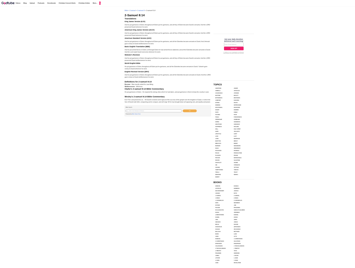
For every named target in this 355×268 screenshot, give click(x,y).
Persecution (238, 153)
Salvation (237, 160)
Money (236, 143)
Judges (217, 193)
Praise (236, 155)
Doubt (217, 109)
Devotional (219, 107)
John (216, 236)
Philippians (237, 243)
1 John (236, 258)
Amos (235, 219)
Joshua (236, 190)
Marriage (237, 138)
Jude (216, 262)
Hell (216, 129)
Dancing (236, 100)
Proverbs (237, 207)
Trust (235, 172)
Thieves (236, 169)
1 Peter (236, 255)
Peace (217, 153)
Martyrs (218, 141)
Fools (217, 117)
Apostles (237, 90)
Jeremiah (237, 212)
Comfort (218, 100)
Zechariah (237, 229)
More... (95, 3)
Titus (235, 250)
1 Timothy (237, 248)
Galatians (237, 241)
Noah (217, 148)
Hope (216, 131)
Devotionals (51, 3)
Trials (217, 172)
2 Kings (236, 198)
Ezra (216, 202)
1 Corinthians (238, 238)
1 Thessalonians (239, 246)
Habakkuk (218, 226)
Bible (126, 10)
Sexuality (218, 162)
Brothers (237, 97)
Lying (217, 138)
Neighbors (237, 145)
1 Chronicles (219, 200)
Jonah (236, 222)
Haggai (217, 229)
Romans (217, 238)
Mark (217, 234)
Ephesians (218, 243)
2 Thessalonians (220, 248)
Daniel (217, 217)
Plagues (218, 155)
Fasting (217, 114)
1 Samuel (218, 195)
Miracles (218, 143)
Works (236, 174)
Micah (217, 224)
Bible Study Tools (136, 114)
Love (216, 136)
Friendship (218, 119)
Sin (216, 165)
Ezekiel (236, 214)
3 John (236, 260)
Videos (18, 3)
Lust (235, 136)
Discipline (237, 107)
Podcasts (41, 3)
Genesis (217, 186)
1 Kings (217, 198)
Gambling (237, 119)
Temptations (219, 169)
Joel (216, 219)
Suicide (217, 167)
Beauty (236, 95)
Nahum (236, 224)
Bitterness (218, 97)
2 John (217, 260)
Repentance (237, 157)
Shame (236, 162)
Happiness (218, 126)
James (217, 255)
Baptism (217, 95)
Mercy (236, 141)
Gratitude (218, 124)
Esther (217, 205)
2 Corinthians (219, 241)
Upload (32, 3)
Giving (217, 121)
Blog (25, 3)
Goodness (237, 121)
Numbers (237, 188)
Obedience (237, 148)
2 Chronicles (238, 200)
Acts (235, 236)
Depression (237, 105)
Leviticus (218, 188)
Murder (217, 145)
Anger (236, 88)
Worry (217, 177)
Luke (235, 234)
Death (236, 102)
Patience (236, 150)
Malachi (217, 231)
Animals (217, 90)
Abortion (218, 88)
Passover (218, 150)
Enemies (236, 109)
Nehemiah (237, 202)
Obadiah (218, 222)
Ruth (235, 193)
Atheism (236, 93)
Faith (216, 112)
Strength (237, 165)
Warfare (218, 174)
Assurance (219, 93)
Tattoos (236, 167)
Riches (217, 160)
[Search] (100, 3)
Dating (217, 102)
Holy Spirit (237, 129)
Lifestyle (218, 133)
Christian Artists (84, 3)
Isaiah (217, 212)
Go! (190, 110)
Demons (217, 105)
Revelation (237, 262)
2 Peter (217, 258)
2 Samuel (236, 195)
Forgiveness (238, 117)
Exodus (236, 186)
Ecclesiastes (219, 210)
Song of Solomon (239, 210)
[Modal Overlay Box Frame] (233, 46)
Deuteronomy (219, 190)
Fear (235, 114)
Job (235, 205)
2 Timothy (218, 250)
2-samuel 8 (141, 10)
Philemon (218, 253)
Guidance (237, 124)
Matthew (236, 231)
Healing (236, 126)
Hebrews (237, 253)
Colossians (219, 246)
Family (236, 112)
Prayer (217, 157)
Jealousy (237, 131)
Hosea (236, 217)
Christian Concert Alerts (67, 3)
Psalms (217, 207)
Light (235, 133)
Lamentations (219, 214)
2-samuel (133, 10)
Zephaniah (237, 226)
